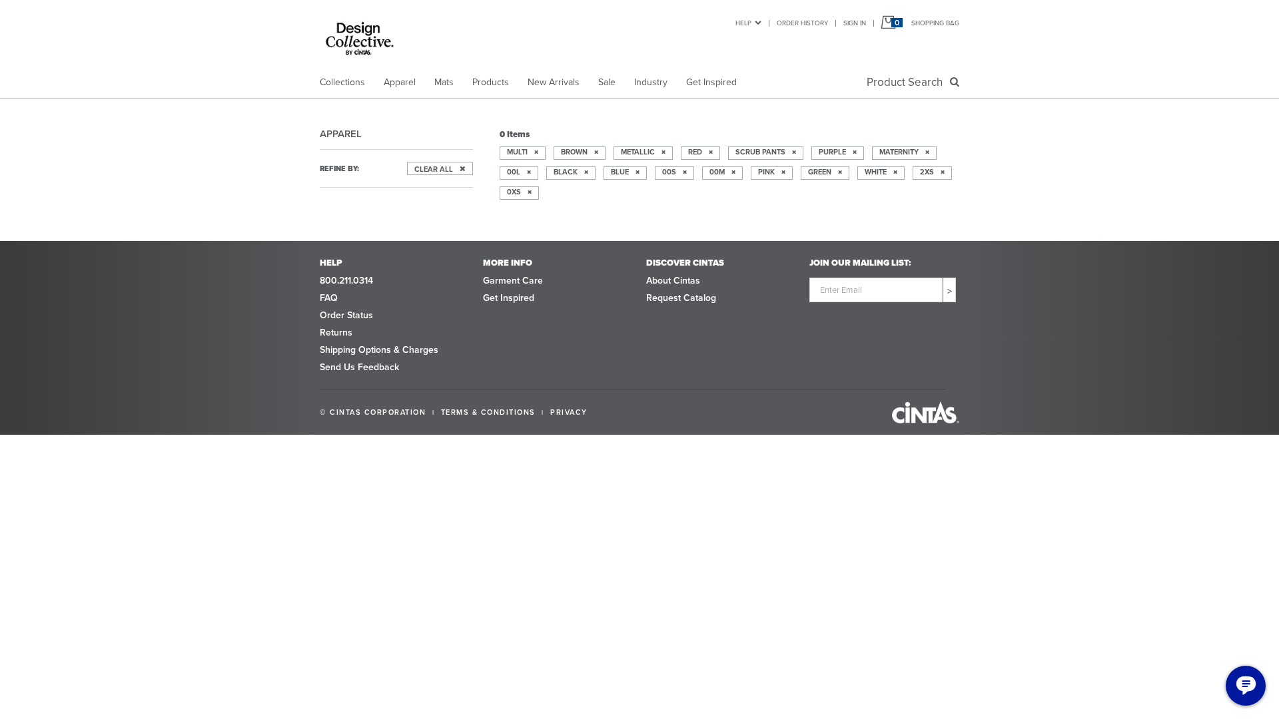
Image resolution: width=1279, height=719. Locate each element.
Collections (342, 82)
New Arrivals (554, 82)
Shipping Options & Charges (379, 350)
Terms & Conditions (488, 412)
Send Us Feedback (359, 367)
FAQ (329, 298)
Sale (607, 82)
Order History (802, 23)
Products (490, 82)
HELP (743, 23)
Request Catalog (681, 298)
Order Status (346, 315)
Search (907, 82)
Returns (336, 333)
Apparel (400, 82)
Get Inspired (711, 82)
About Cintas (673, 281)
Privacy (569, 412)
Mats (444, 82)
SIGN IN (854, 23)
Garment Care (513, 281)
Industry (650, 82)
